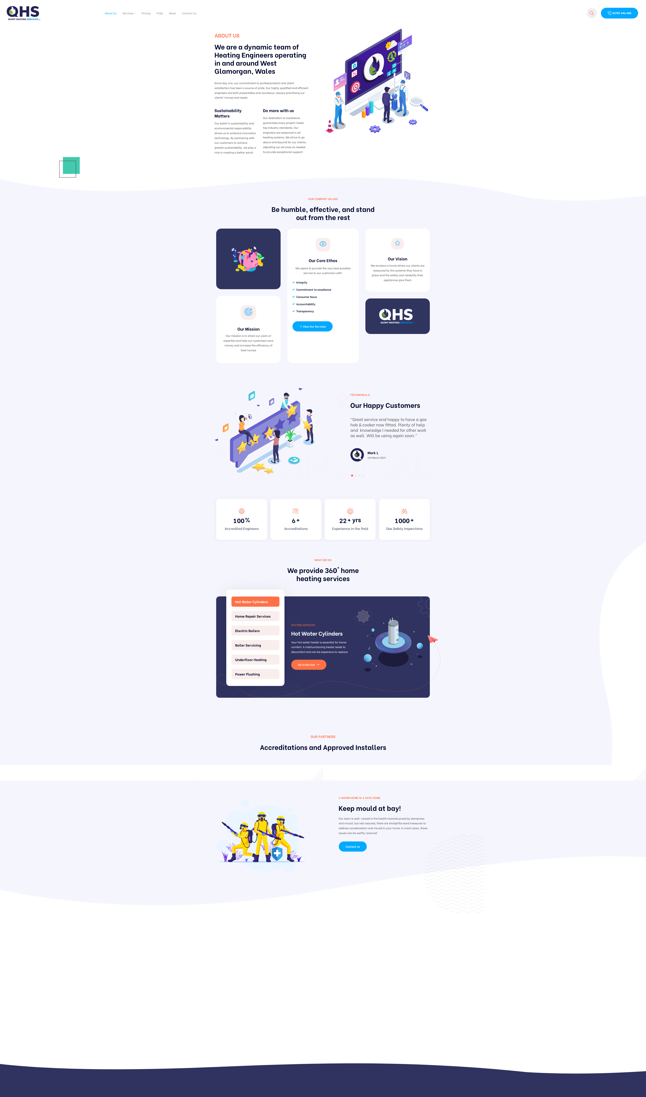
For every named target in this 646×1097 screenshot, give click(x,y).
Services (127, 13)
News (172, 13)
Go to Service (306, 664)
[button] (352, 475)
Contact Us (189, 13)
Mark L (373, 452)
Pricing (146, 13)
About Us (110, 13)
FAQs (159, 13)
